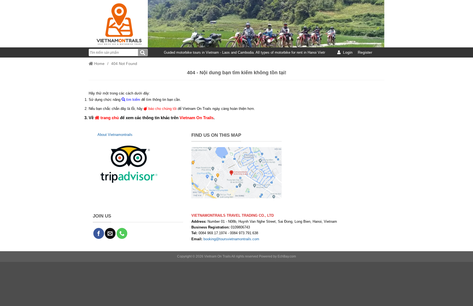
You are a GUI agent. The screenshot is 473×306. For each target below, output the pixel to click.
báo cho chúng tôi (162, 109)
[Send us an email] (110, 233)
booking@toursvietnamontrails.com (231, 239)
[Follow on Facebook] (98, 233)
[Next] (373, 23)
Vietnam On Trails (197, 117)
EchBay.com (287, 256)
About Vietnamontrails (114, 135)
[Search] (143, 52)
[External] (129, 164)
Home (99, 63)
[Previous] (159, 23)
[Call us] (122, 233)
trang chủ (109, 117)
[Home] (118, 23)
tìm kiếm (132, 100)
